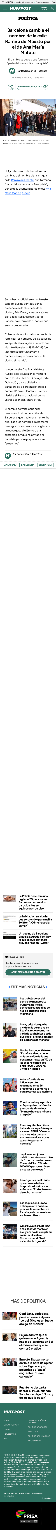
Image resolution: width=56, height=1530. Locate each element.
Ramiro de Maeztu (22, 180)
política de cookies (37, 1427)
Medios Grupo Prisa (28, 1521)
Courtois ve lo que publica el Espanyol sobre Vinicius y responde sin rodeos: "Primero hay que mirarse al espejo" (35, 1108)
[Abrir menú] (5, 8)
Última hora (44, 8)
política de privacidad (39, 1436)
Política (28, 18)
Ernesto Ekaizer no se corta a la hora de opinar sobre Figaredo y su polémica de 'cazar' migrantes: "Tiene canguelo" (36, 1368)
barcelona (27, 465)
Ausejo (26, 193)
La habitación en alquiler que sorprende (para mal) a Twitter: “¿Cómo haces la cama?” (35, 921)
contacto (9, 1429)
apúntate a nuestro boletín (28, 972)
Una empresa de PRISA (28, 1513)
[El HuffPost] (20, 8)
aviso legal (33, 1432)
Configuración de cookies (37, 1421)
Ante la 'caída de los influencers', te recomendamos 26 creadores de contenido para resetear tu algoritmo (36, 1085)
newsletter (10, 1434)
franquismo (9, 465)
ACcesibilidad (34, 1441)
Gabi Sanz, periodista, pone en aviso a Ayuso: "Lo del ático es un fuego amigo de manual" (36, 1319)
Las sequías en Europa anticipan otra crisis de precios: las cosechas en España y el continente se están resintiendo (35, 1209)
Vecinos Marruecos (24, 2)
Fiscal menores (42, 2)
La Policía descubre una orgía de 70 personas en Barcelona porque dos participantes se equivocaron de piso (33, 902)
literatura (45, 465)
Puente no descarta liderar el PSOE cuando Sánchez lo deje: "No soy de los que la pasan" (36, 1392)
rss (5, 1438)
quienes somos (11, 1425)
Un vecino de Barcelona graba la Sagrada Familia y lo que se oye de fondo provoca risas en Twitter (35, 938)
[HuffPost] (14, 1411)
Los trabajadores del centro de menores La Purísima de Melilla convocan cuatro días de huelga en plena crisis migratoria (35, 1006)
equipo (7, 1420)
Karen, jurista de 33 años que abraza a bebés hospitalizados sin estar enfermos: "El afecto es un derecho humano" (35, 1186)
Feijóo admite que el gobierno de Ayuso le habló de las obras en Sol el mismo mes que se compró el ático (36, 1341)
